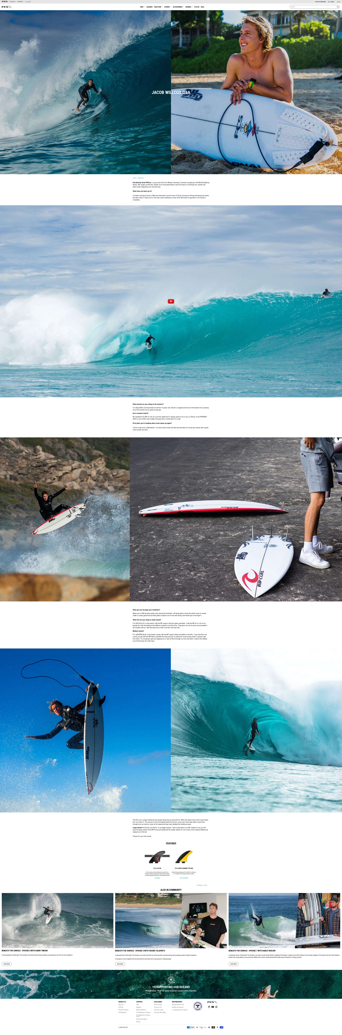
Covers (167, 7)
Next (205, 885)
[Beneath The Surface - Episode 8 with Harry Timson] (57, 948)
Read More (7, 964)
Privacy (138, 1021)
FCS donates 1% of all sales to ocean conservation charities (171, 990)
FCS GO (196, 7)
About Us (121, 1004)
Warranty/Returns (141, 1010)
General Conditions (141, 1019)
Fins (141, 7)
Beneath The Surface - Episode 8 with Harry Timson (25, 951)
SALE (202, 7)
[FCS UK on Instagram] (216, 1007)
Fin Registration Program (143, 1012)
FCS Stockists (122, 1012)
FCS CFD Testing (123, 1010)
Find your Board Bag (160, 1012)
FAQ (137, 1004)
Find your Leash (158, 1010)
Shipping (138, 1007)
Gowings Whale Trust (178, 1004)
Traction (157, 7)
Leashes (149, 7)
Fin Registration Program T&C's (143, 1015)
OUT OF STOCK (157, 856)
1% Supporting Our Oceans (179, 1010)
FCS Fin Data (158, 1004)
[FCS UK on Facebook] (209, 1007)
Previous (200, 885)
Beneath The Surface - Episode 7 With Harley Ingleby (252, 951)
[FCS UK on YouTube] (212, 1007)
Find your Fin (158, 1007)
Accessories (178, 7)
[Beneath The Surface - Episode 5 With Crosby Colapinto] (171, 948)
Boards (188, 7)
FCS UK (125, 1027)
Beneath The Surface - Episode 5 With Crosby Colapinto (140, 951)
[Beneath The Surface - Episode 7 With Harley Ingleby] (284, 948)
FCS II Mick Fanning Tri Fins (183, 856)
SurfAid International (177, 1007)
